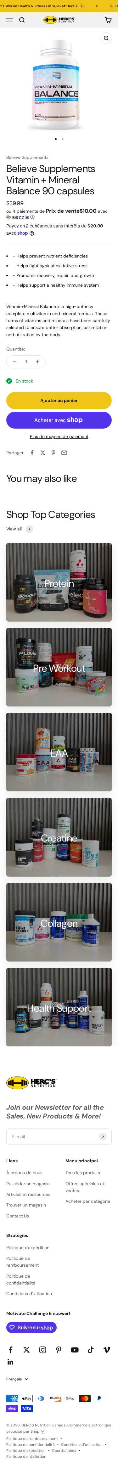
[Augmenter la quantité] (38, 362)
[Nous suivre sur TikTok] (91, 1350)
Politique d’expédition (26, 1450)
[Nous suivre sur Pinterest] (58, 1350)
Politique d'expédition (27, 1247)
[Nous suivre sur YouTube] (74, 1350)
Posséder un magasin (28, 1183)
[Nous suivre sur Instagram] (42, 1350)
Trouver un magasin (26, 1205)
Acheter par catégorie (87, 1201)
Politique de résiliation (26, 1456)
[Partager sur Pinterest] (53, 452)
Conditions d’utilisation (82, 1444)
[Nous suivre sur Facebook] (10, 1350)
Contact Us (17, 1216)
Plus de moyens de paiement (59, 436)
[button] (59, 214)
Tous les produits (82, 1172)
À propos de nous (24, 1172)
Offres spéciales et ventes (84, 1187)
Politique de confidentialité (20, 1279)
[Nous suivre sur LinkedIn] (10, 1362)
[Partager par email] (64, 452)
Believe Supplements (27, 157)
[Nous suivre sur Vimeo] (107, 1350)
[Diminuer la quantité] (14, 362)
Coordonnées (64, 1450)
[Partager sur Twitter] (42, 452)
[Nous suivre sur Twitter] (26, 1350)
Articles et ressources (28, 1194)
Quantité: (15, 349)
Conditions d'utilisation (29, 1293)
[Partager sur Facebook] (32, 452)
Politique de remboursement (22, 1261)
